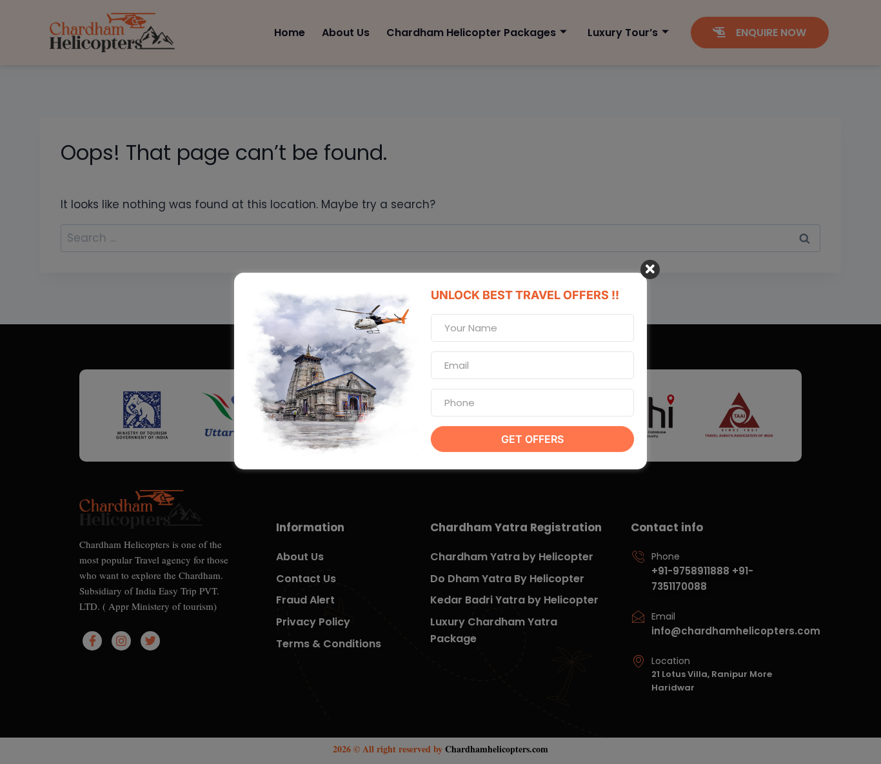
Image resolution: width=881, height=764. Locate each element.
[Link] (164, 578)
